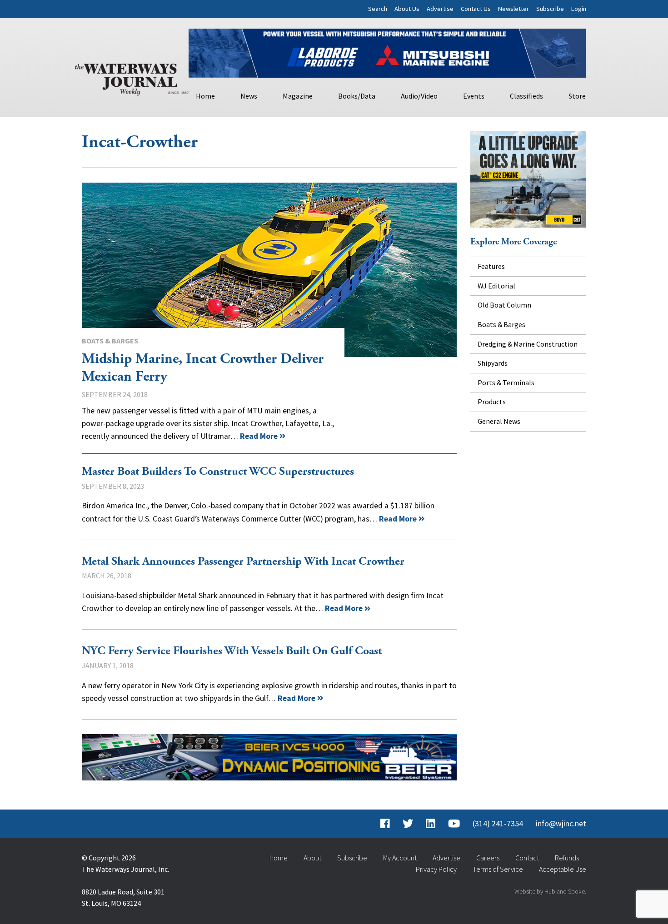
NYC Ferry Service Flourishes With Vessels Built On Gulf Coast (232, 651)
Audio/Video (419, 95)
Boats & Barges (110, 340)
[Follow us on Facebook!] (385, 824)
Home (205, 95)
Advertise (440, 9)
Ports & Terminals (506, 382)
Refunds (567, 857)
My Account (400, 857)
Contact (527, 857)
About (312, 857)
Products (492, 401)
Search (377, 9)
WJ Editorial (496, 285)
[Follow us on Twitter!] (408, 824)
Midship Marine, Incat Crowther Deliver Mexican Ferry (269, 270)
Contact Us (476, 9)
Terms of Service (498, 869)
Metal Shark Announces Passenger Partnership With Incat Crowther (243, 561)
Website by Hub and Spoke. (550, 891)
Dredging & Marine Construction (528, 343)
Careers (487, 857)
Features (491, 266)
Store (577, 95)
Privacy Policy (436, 869)
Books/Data (356, 95)
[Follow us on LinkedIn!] (430, 824)
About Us (406, 9)
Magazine (298, 95)
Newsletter (513, 9)
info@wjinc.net (561, 824)
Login (578, 9)
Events (473, 95)
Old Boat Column (504, 304)
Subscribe (550, 9)
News (248, 95)
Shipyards (493, 363)
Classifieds (526, 95)
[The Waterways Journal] (132, 77)
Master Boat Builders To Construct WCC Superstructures (218, 471)
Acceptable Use (562, 869)
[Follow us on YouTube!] (454, 824)
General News (499, 421)
